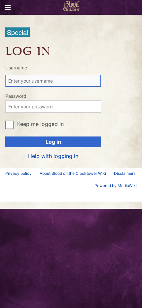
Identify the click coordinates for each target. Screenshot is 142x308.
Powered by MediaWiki (115, 185)
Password (15, 96)
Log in (53, 141)
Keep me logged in (40, 124)
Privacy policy (18, 173)
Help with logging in (53, 156)
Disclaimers (124, 173)
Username (16, 67)
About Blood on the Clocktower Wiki (73, 173)
